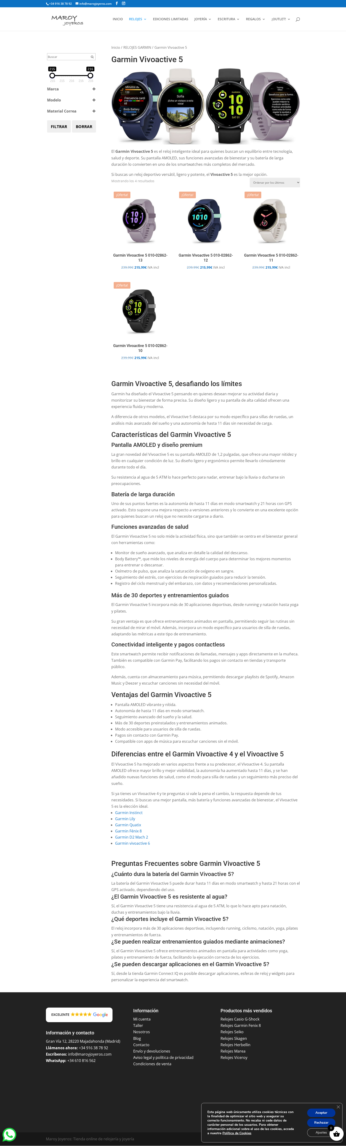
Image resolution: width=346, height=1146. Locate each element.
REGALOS (253, 19)
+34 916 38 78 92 (60, 4)
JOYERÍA (200, 19)
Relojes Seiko (232, 1031)
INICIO (118, 19)
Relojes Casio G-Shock (240, 1019)
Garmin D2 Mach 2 (131, 837)
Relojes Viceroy (234, 1057)
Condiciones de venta (152, 1063)
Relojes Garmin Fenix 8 (241, 1025)
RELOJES (135, 19)
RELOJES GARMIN (137, 47)
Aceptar (321, 1112)
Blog (137, 1038)
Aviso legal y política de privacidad (163, 1057)
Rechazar (321, 1122)
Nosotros (141, 1031)
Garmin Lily (125, 818)
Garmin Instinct (129, 812)
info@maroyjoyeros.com (90, 1054)
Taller (138, 1025)
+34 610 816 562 (81, 1060)
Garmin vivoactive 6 (132, 843)
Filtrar (59, 126)
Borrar (84, 126)
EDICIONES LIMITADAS (170, 19)
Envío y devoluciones (151, 1051)
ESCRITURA (226, 19)
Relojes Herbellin (235, 1044)
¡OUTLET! (279, 19)
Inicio (115, 47)
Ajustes (321, 1132)
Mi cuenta (142, 1019)
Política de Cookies (236, 1133)
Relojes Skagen (234, 1038)
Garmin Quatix (128, 824)
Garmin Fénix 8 (128, 831)
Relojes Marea (233, 1051)
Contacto (141, 1044)
